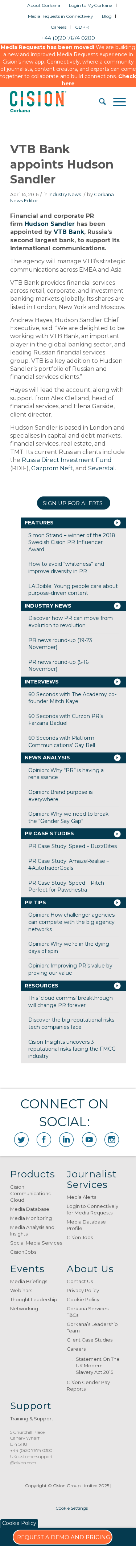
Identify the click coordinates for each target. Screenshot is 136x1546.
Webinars (21, 1290)
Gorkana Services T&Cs (87, 1312)
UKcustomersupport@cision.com (31, 1459)
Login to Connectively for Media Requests (92, 1209)
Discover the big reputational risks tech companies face (71, 1023)
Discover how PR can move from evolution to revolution (70, 622)
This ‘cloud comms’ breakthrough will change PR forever (70, 1002)
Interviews (42, 681)
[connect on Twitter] (21, 1140)
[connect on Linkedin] (66, 1140)
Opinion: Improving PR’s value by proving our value (70, 969)
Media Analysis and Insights (32, 1230)
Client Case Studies (89, 1340)
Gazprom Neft (52, 468)
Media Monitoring (31, 1218)
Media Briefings (28, 1281)
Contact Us (80, 1281)
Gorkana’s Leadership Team (92, 1327)
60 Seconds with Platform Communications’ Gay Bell (61, 741)
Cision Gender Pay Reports (88, 1385)
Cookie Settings (71, 1508)
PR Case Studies (49, 833)
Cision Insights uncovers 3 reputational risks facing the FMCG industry (72, 1049)
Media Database (29, 1209)
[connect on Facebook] (44, 1140)
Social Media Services (36, 1243)
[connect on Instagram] (112, 1140)
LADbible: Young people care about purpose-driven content (73, 590)
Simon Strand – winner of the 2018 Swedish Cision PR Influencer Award (71, 542)
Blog (107, 16)
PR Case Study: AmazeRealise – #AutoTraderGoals (68, 865)
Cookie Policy (83, 1299)
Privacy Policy (83, 1290)
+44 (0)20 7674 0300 (31, 1450)
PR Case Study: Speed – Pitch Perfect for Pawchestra (66, 886)
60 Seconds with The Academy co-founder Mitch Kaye (72, 698)
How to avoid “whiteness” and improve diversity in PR (66, 568)
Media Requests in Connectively (60, 16)
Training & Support (31, 1418)
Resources (41, 985)
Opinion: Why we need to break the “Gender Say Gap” (68, 817)
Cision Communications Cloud (30, 1193)
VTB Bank (69, 231)
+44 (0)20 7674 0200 (68, 38)
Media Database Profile (86, 1225)
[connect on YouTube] (89, 1140)
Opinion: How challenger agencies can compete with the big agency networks (71, 922)
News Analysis (47, 757)
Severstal (101, 468)
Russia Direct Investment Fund (67, 460)
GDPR (82, 27)
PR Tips (35, 902)
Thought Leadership (33, 1299)
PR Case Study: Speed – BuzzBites (72, 846)
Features (39, 522)
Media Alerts (81, 1197)
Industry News (65, 194)
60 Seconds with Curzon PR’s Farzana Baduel (65, 720)
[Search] (99, 101)
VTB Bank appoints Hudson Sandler (62, 164)
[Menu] (116, 101)
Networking (24, 1308)
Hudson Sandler (50, 223)
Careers (58, 27)
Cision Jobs (23, 1252)
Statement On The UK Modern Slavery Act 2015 (98, 1365)
